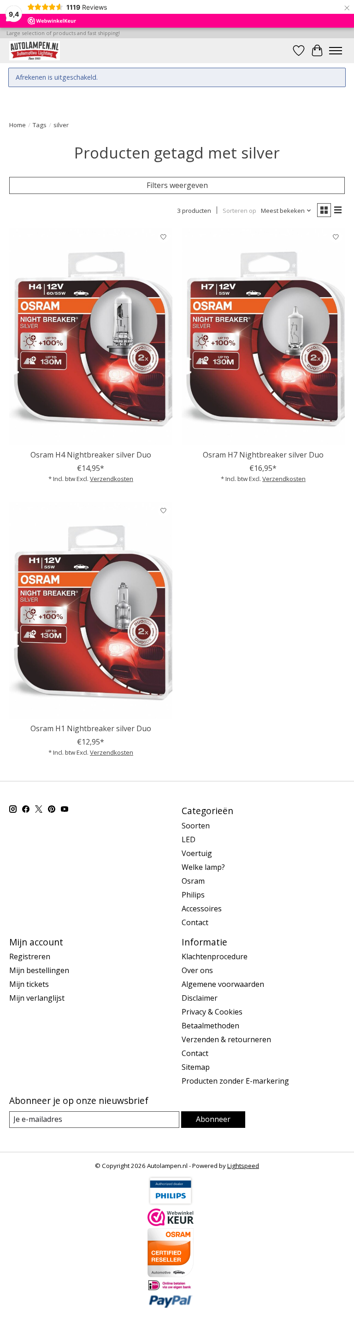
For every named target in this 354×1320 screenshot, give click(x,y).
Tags (40, 125)
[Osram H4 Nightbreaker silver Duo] (90, 336)
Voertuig (197, 853)
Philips (193, 895)
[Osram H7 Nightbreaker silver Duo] (263, 336)
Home (17, 125)
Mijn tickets (29, 984)
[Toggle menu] (335, 50)
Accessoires (202, 908)
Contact (195, 922)
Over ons (197, 970)
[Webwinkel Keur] (171, 1223)
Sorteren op (239, 210)
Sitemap (196, 1067)
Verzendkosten (111, 479)
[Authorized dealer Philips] (171, 1203)
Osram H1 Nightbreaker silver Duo (90, 728)
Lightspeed (243, 1166)
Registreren (29, 956)
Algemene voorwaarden (223, 984)
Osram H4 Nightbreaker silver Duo (90, 455)
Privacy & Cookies (212, 1012)
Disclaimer (200, 998)
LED (188, 839)
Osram (193, 881)
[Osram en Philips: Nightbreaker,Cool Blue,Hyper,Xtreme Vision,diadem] (34, 50)
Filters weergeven (177, 185)
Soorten (196, 826)
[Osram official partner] (171, 1274)
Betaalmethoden (210, 1026)
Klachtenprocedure (215, 956)
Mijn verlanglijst (37, 998)
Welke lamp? (203, 867)
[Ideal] (171, 1288)
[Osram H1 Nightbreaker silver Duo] (90, 610)
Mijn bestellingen (39, 970)
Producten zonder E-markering (235, 1081)
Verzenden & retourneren (226, 1039)
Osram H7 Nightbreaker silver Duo (263, 455)
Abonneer (213, 1119)
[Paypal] (171, 1306)
